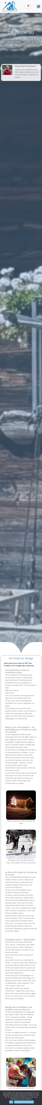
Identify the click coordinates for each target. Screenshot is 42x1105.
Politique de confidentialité (24, 1102)
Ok (11, 1102)
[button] (38, 6)
